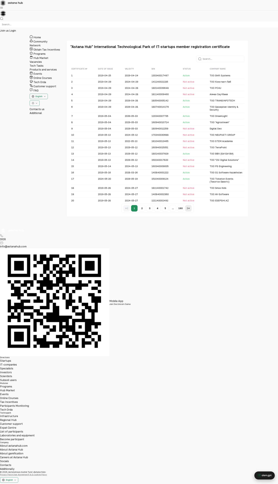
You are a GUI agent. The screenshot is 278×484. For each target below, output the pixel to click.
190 (180, 208)
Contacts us (37, 109)
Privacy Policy (6, 474)
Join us (4, 30)
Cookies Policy (40, 474)
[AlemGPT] (264, 475)
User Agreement (20, 474)
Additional (36, 113)
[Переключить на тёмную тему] (35, 103)
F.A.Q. (31, 474)
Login (12, 30)
